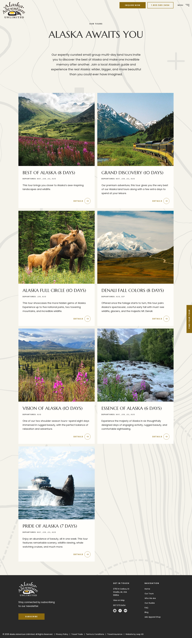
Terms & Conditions (95, 634)
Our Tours (149, 593)
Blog (146, 612)
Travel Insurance (114, 634)
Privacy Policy (62, 634)
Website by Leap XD (135, 634)
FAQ (146, 607)
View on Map (119, 600)
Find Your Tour (189, 319)
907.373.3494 (119, 605)
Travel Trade (77, 634)
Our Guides (150, 603)
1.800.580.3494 (160, 5)
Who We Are (150, 598)
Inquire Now (132, 5)
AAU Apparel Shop (153, 617)
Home (147, 589)
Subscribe (31, 616)
